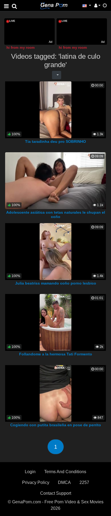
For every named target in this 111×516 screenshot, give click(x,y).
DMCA (64, 482)
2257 (84, 482)
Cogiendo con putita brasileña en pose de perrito (55, 425)
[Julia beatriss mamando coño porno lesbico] (55, 251)
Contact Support (55, 493)
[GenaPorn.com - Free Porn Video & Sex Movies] (53, 5)
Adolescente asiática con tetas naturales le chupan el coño (55, 214)
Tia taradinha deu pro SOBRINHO (55, 141)
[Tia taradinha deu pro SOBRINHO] (55, 109)
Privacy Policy (35, 482)
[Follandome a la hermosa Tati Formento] (55, 322)
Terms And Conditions (65, 471)
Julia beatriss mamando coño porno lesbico (55, 283)
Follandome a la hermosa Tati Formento (55, 354)
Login (30, 471)
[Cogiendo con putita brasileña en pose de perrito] (55, 393)
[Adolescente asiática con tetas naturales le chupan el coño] (55, 180)
